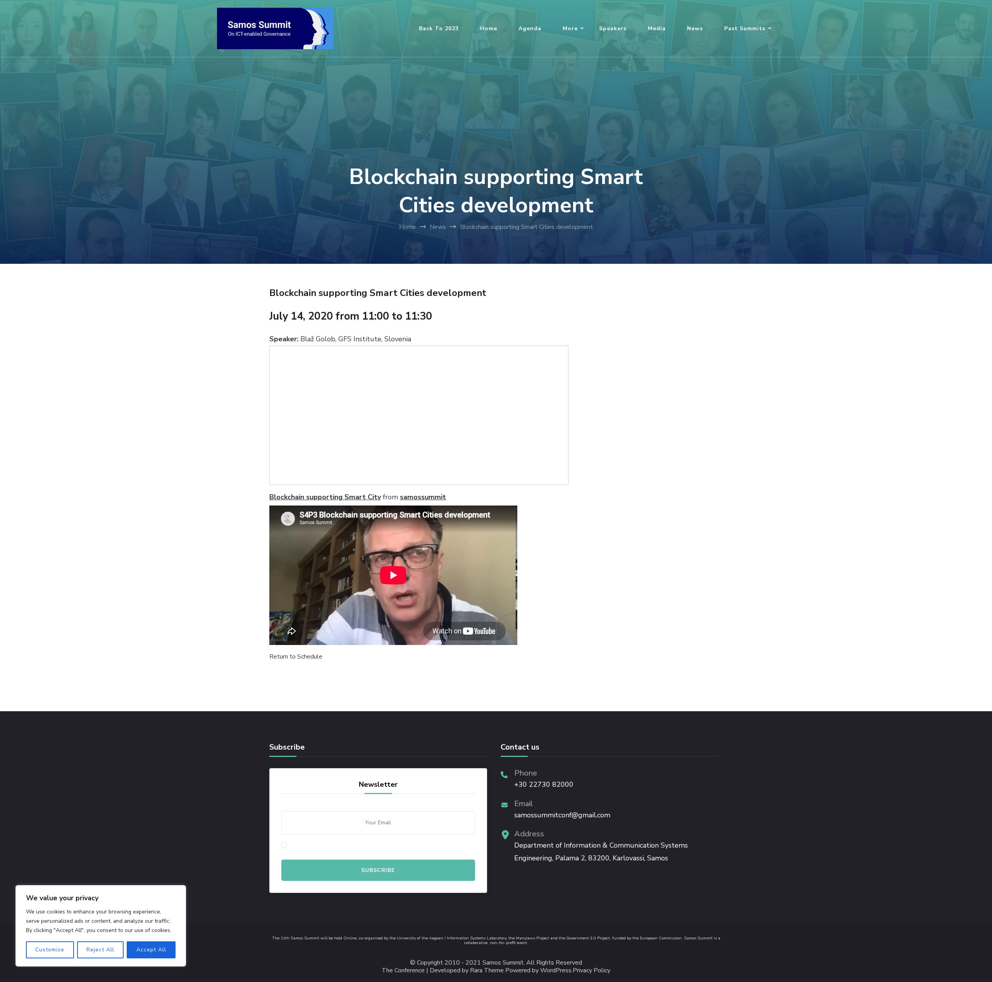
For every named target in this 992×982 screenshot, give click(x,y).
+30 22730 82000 (544, 784)
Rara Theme (487, 970)
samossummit (423, 497)
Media (657, 28)
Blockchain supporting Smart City (325, 497)
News (695, 28)
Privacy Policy (591, 970)
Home (488, 28)
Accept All (151, 949)
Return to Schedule (295, 656)
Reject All (100, 949)
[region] (101, 926)
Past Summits (744, 28)
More (570, 28)
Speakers (613, 28)
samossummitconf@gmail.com (562, 815)
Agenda (529, 28)
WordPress (556, 970)
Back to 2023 (439, 28)
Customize (49, 949)
